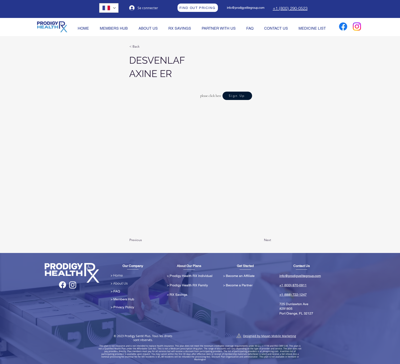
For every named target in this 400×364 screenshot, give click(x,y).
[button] (143, 46)
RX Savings (178, 295)
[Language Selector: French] (109, 8)
